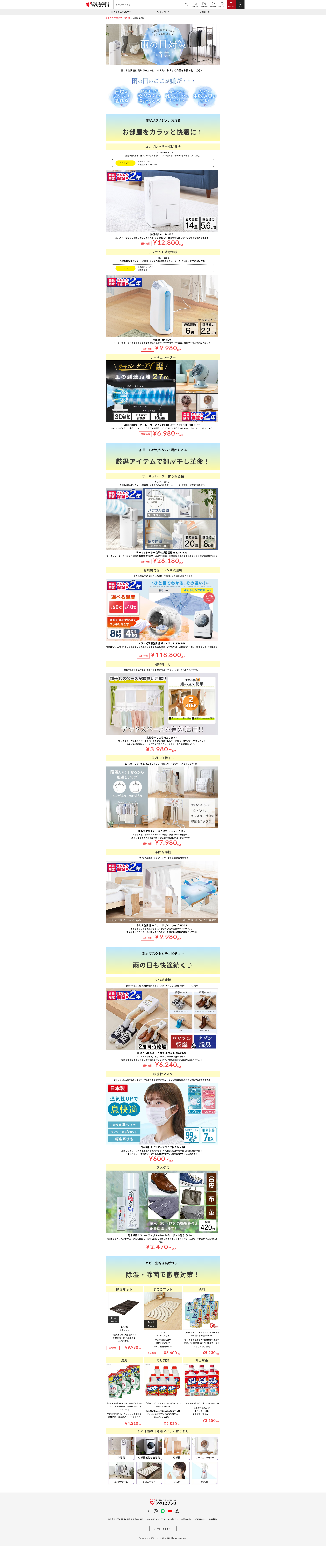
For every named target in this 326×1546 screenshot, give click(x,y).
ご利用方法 (200, 1519)
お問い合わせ (187, 1519)
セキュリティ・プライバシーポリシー (162, 1519)
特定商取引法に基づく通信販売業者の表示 (126, 1519)
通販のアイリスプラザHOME (118, 18)
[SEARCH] (186, 4)
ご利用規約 (212, 1519)
